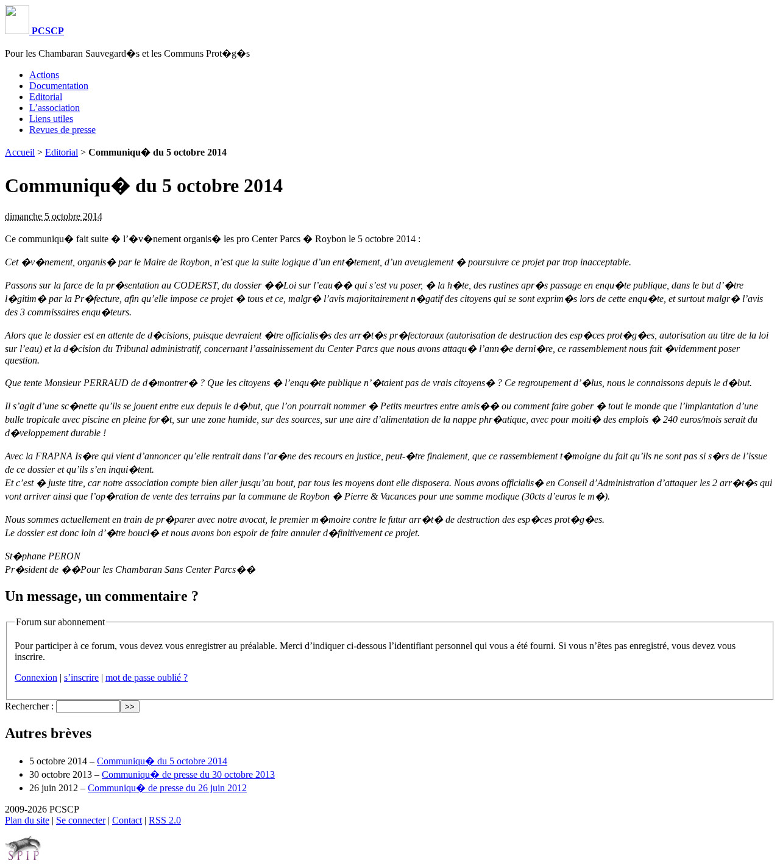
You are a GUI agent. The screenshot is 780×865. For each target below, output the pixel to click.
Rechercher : (29, 706)
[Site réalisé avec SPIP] (23, 857)
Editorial (45, 97)
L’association (54, 107)
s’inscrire (81, 677)
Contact (127, 820)
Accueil (20, 152)
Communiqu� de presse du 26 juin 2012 (167, 788)
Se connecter (80, 820)
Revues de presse (62, 129)
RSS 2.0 (165, 820)
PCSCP (46, 31)
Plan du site (27, 820)
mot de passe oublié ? (146, 677)
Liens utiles (51, 118)
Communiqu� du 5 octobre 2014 (162, 761)
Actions (44, 75)
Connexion (36, 677)
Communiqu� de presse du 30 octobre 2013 (188, 774)
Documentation (58, 86)
